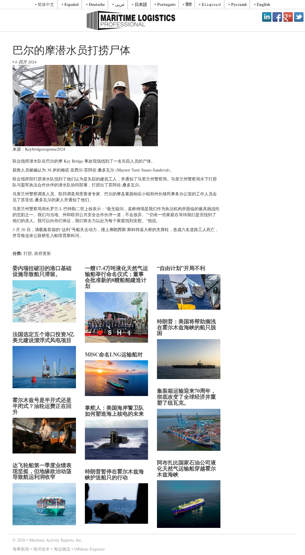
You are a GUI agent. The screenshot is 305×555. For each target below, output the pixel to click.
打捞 (28, 253)
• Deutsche (95, 4)
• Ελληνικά (210, 4)
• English (262, 4)
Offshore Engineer (89, 549)
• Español (70, 4)
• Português (165, 4)
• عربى (118, 4)
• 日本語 (139, 4)
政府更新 (42, 253)
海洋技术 (41, 549)
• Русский (237, 4)
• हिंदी (187, 4)
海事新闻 (21, 549)
